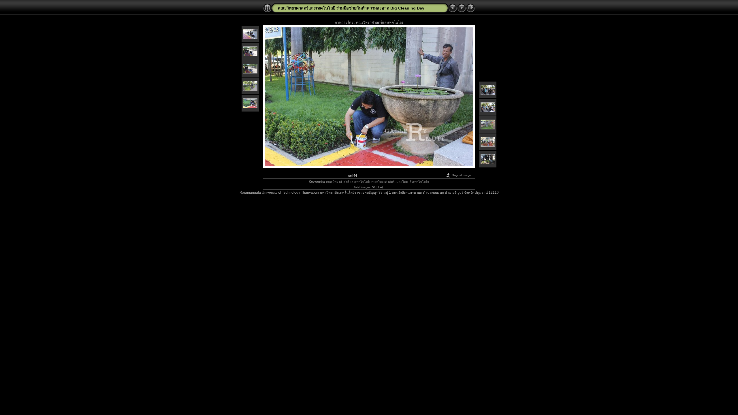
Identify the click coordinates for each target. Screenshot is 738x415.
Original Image (461, 175)
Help (381, 187)
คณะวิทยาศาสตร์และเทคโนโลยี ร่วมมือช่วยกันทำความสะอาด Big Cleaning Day (351, 8)
